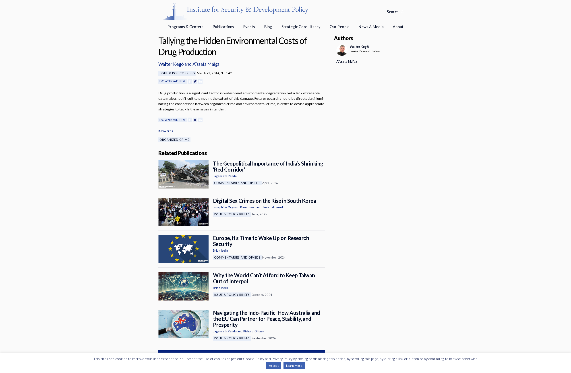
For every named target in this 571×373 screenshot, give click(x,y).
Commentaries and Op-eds (237, 183)
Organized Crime (174, 139)
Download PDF (172, 81)
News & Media (371, 26)
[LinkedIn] (200, 81)
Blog (268, 26)
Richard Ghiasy (253, 331)
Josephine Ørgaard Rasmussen (234, 207)
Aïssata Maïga (205, 64)
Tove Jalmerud (272, 207)
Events (249, 26)
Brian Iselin (220, 250)
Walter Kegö (171, 64)
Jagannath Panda (225, 176)
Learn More (294, 365)
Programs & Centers (185, 26)
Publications (223, 26)
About (398, 26)
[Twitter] (195, 81)
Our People (340, 26)
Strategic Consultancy (301, 26)
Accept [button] (274, 365)
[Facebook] (190, 81)
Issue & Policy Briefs (177, 73)
